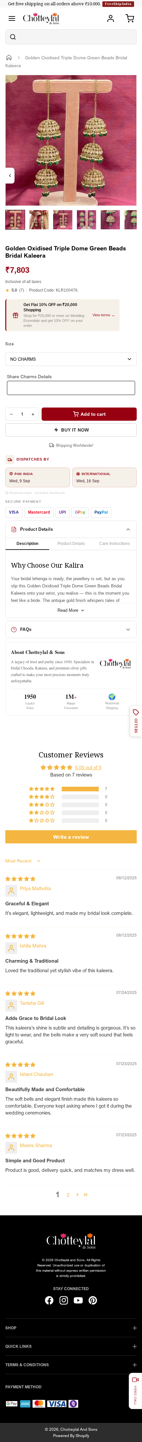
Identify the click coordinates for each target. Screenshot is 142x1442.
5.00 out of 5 (88, 767)
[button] (42, 789)
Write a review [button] (71, 837)
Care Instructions (114, 543)
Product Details (71, 543)
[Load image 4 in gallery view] (86, 220)
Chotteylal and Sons (78, 1429)
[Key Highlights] (10, 176)
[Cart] (130, 18)
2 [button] (68, 1195)
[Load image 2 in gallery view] (39, 220)
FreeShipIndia (118, 4)
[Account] (111, 18)
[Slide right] (13, 235)
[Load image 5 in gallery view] (110, 220)
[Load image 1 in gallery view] (15, 220)
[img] (20, 879)
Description (27, 543)
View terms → (103, 315)
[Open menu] (11, 18)
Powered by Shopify (71, 1435)
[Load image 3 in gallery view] (63, 220)
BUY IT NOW (75, 430)
